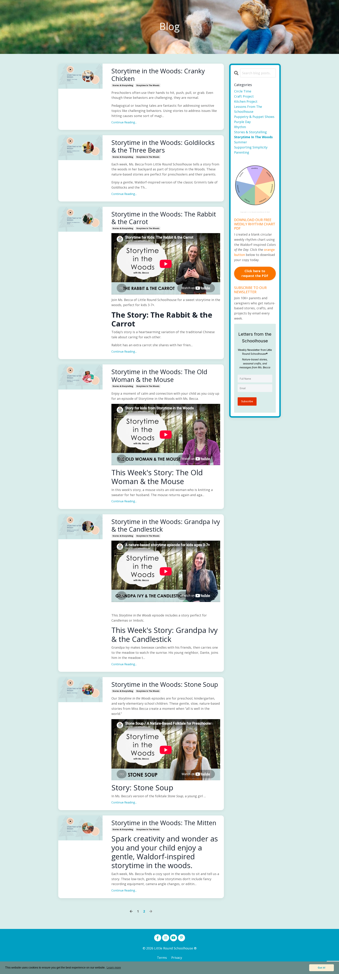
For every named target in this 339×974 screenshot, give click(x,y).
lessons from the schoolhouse (248, 109)
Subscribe (247, 401)
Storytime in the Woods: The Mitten (163, 823)
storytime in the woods (147, 85)
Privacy (176, 957)
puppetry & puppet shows (254, 117)
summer (240, 142)
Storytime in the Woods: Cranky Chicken (158, 74)
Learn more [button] (114, 967)
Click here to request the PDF (255, 273)
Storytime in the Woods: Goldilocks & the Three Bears (163, 146)
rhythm (240, 127)
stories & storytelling (122, 85)
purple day (242, 122)
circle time (242, 91)
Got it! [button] (321, 967)
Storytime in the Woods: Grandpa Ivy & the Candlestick (165, 525)
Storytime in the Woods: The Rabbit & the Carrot (163, 218)
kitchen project (245, 101)
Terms (162, 957)
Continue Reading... (124, 122)
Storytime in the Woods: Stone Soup (164, 684)
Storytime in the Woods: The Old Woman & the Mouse (159, 375)
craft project (244, 96)
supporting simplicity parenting (250, 149)
